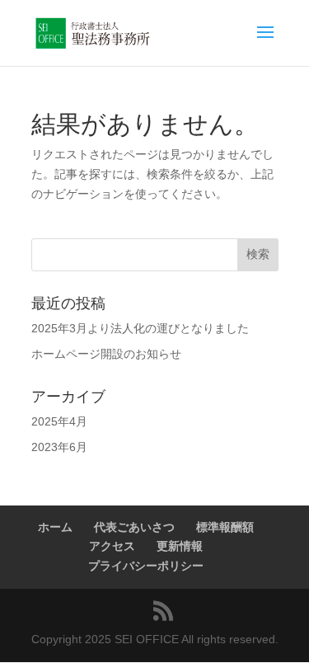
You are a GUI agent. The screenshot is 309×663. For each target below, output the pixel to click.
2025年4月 (59, 421)
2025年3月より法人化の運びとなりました (140, 328)
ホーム (55, 527)
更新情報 (180, 545)
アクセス (112, 545)
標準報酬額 (225, 527)
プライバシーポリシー (146, 565)
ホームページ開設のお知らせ (106, 353)
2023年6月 (59, 447)
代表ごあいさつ (134, 527)
